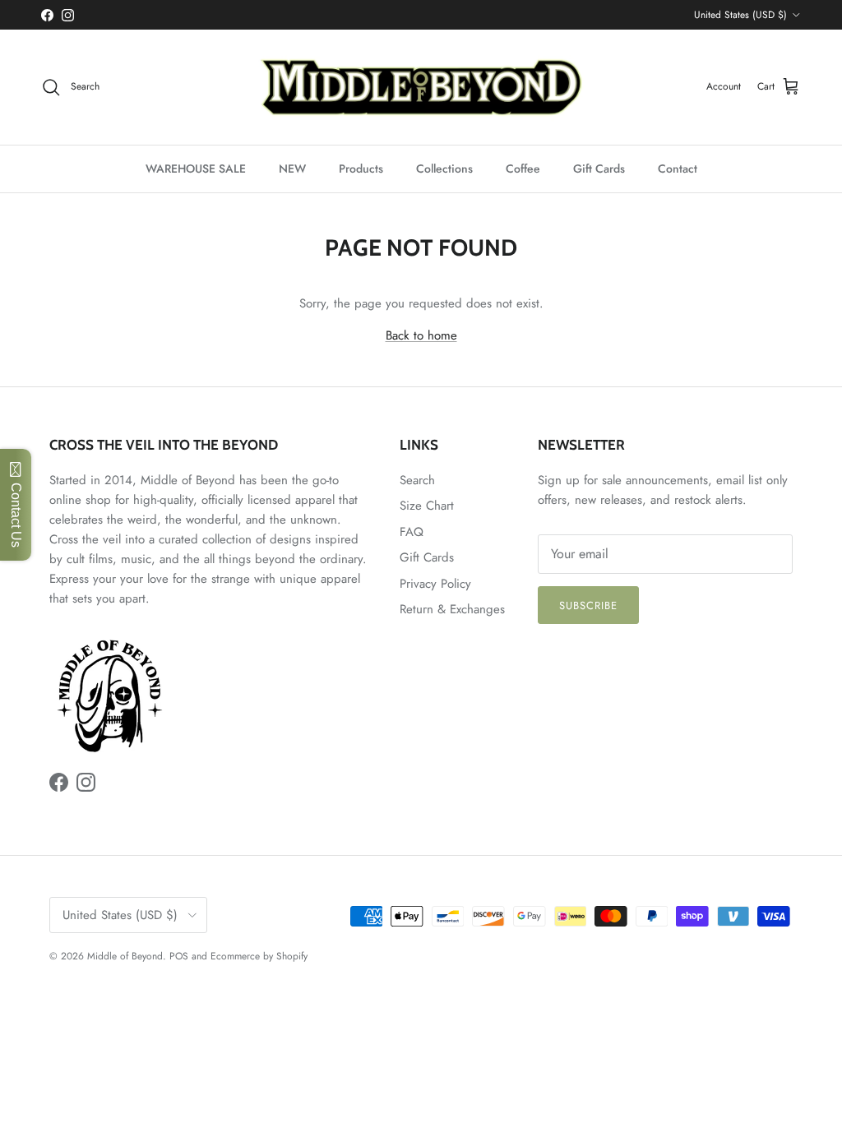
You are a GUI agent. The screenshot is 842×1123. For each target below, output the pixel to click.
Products (361, 168)
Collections (444, 168)
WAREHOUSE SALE (196, 168)
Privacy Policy (435, 584)
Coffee (523, 168)
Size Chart (427, 506)
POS (178, 956)
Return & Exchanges (452, 609)
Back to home (421, 335)
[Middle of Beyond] (421, 87)
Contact (677, 168)
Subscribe (588, 605)
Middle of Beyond (125, 956)
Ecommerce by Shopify (259, 956)
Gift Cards (599, 168)
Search (417, 480)
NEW (292, 168)
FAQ (411, 532)
